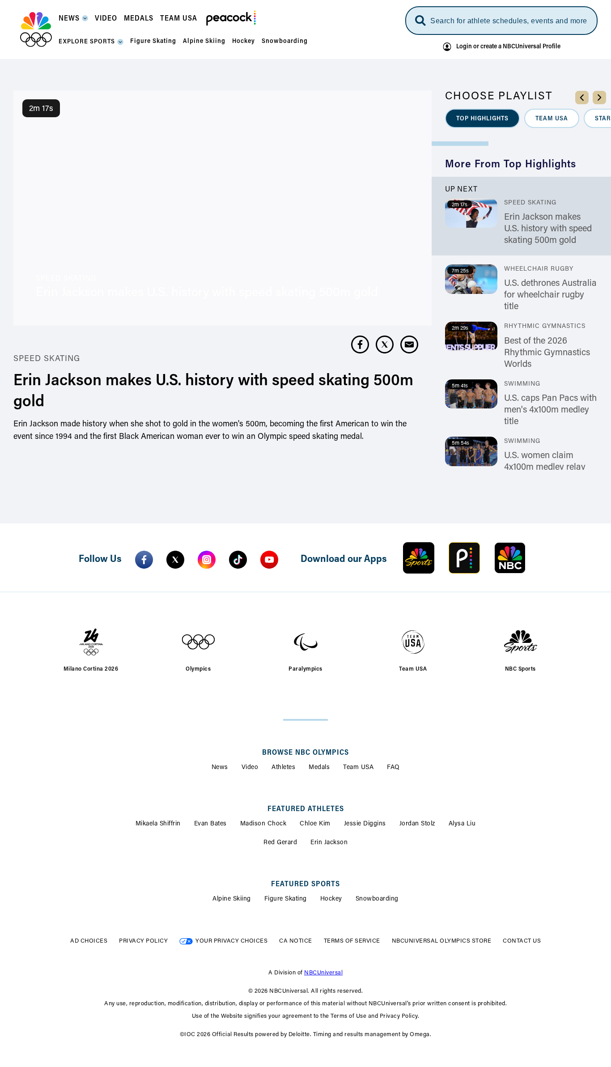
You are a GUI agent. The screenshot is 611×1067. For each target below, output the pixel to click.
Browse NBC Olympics (305, 753)
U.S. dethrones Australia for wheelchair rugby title (550, 295)
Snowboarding (377, 899)
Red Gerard (280, 843)
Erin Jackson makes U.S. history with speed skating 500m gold (548, 229)
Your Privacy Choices (231, 941)
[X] (175, 560)
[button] (73, 21)
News (220, 768)
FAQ (393, 768)
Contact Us (522, 941)
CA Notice (295, 941)
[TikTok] (238, 560)
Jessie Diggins (365, 824)
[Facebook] (144, 560)
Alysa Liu (462, 824)
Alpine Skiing (231, 899)
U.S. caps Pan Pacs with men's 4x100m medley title (550, 410)
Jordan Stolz (417, 824)
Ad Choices (88, 941)
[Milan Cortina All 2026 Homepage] (36, 29)
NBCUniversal (323, 973)
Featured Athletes (305, 809)
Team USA (358, 768)
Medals (319, 768)
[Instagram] (207, 560)
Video (250, 768)
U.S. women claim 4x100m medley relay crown (545, 467)
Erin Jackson (329, 843)
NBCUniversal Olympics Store (442, 941)
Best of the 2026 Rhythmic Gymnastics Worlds (547, 353)
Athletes (283, 768)
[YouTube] (269, 560)
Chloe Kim (315, 824)
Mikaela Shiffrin (158, 824)
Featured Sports (305, 884)
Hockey (331, 899)
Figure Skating (285, 899)
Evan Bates (210, 824)
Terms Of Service (352, 941)
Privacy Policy (143, 941)
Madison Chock (263, 824)
